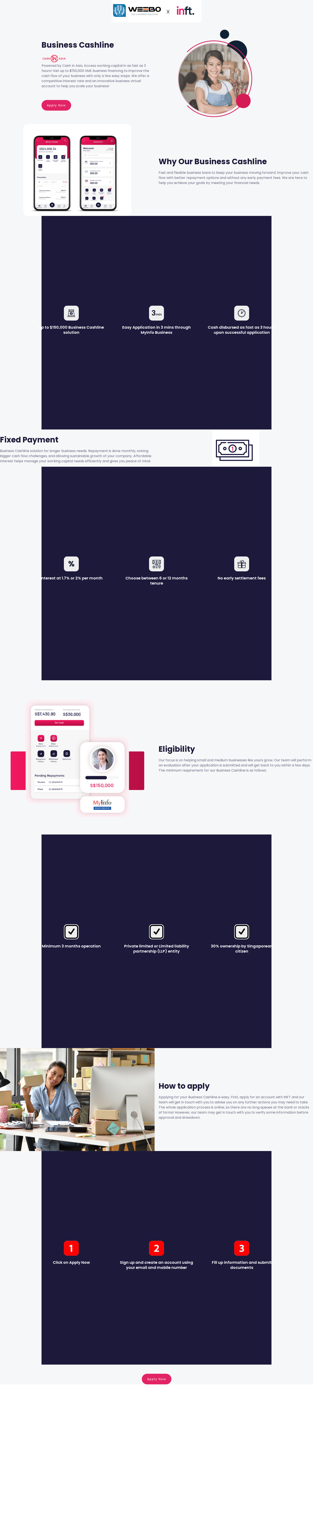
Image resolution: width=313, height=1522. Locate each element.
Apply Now (56, 105)
